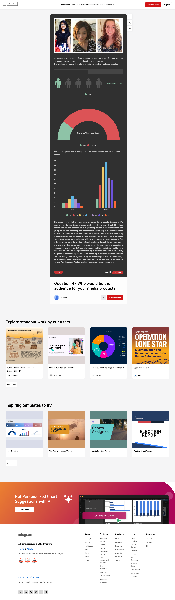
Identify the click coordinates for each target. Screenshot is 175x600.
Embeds (103, 545)
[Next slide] (14, 384)
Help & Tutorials (134, 540)
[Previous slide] (8, 384)
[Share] (129, 22)
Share (59, 272)
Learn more (24, 509)
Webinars (134, 554)
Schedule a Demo (134, 564)
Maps (86, 550)
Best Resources (134, 559)
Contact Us (23, 577)
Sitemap (134, 577)
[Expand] (129, 16)
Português (34, 582)
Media (117, 539)
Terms (21, 549)
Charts (86, 553)
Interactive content (103, 540)
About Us (149, 539)
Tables (86, 557)
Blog (147, 546)
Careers (149, 542)
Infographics (88, 539)
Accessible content (104, 553)
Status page (135, 573)
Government (119, 550)
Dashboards (88, 546)
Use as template (153, 4)
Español (42, 582)
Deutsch (27, 582)
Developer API (136, 569)
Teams (117, 560)
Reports (87, 542)
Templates (103, 583)
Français (49, 582)
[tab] (71, 72)
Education (118, 557)
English (20, 582)
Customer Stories (134, 546)
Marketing (118, 542)
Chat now (34, 577)
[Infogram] (10, 4)
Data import (104, 572)
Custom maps (105, 576)
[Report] (129, 28)
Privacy (29, 549)
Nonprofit (118, 553)
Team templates (103, 567)
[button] (88, 94)
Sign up (167, 5)
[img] (58, 83)
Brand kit (103, 548)
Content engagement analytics (104, 560)
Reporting (118, 546)
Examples (134, 551)
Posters (87, 564)
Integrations (104, 579)
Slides (86, 560)
